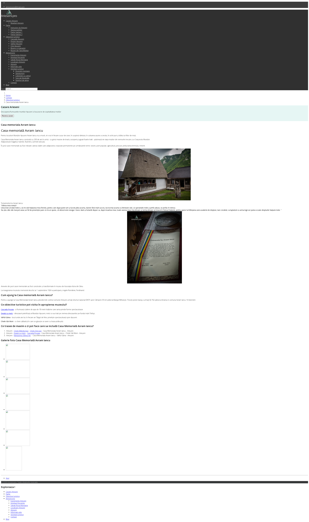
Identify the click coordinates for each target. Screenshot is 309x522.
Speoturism (20, 73)
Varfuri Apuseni (16, 44)
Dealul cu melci (20, 333)
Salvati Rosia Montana (19, 60)
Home (8, 95)
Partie (8, 25)
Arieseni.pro (10, 53)
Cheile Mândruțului (21, 331)
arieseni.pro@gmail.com (15, 7)
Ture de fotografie (22, 78)
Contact (14, 82)
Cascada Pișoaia (33, 333)
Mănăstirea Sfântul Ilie (22, 335)
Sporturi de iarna (22, 80)
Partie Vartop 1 (16, 32)
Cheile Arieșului (36, 331)
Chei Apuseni (16, 46)
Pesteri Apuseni (17, 41)
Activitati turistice (17, 69)
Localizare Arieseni (18, 62)
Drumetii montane (22, 71)
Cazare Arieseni (12, 21)
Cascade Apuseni (17, 39)
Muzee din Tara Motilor (20, 50)
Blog (7, 85)
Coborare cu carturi (23, 76)
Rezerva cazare (7, 116)
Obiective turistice (13, 37)
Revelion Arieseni (17, 23)
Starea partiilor (16, 30)
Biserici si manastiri (18, 48)
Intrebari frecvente (18, 57)
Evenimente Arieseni (18, 55)
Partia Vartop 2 (16, 34)
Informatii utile (16, 66)
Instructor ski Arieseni (19, 28)
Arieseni (14, 64)
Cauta (3, 89)
